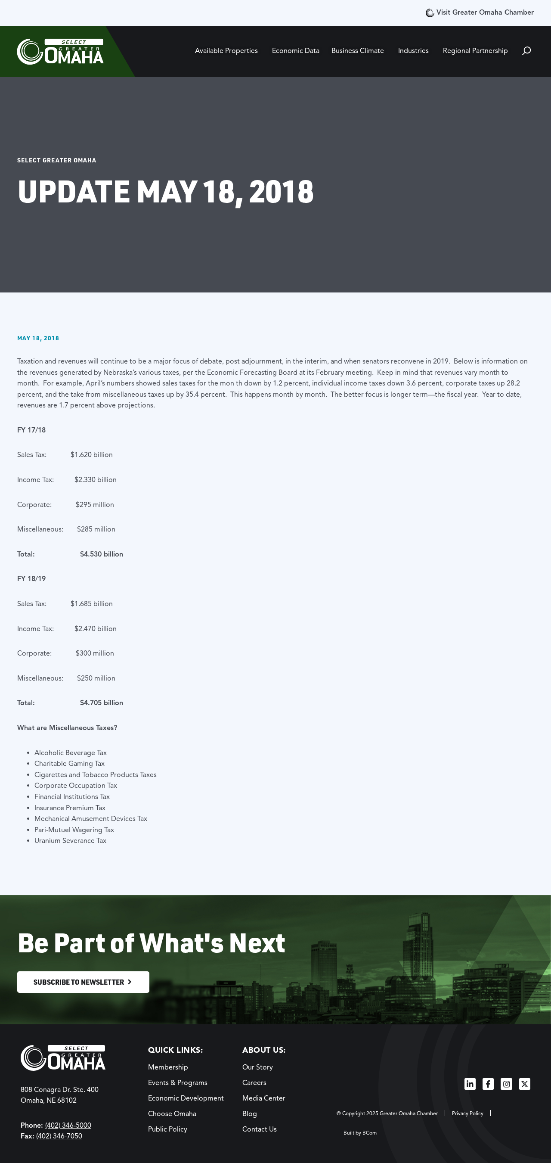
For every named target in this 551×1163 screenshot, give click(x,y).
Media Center (263, 1098)
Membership (168, 1067)
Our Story (257, 1067)
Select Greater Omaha (56, 160)
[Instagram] (506, 1083)
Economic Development (186, 1098)
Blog (249, 1114)
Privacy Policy (467, 1113)
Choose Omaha (172, 1114)
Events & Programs (177, 1083)
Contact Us (259, 1129)
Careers (254, 1083)
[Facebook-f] (488, 1083)
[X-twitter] (524, 1083)
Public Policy (167, 1129)
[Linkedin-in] (470, 1083)
